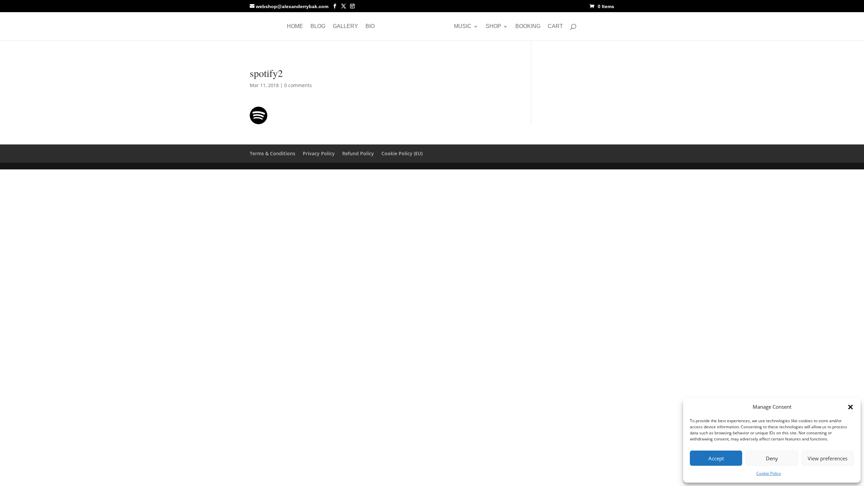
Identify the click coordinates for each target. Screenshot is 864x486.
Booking (527, 26)
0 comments (298, 85)
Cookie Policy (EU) (402, 153)
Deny (772, 458)
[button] (850, 407)
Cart (555, 26)
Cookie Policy (768, 473)
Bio (370, 26)
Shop (493, 26)
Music (462, 26)
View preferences (827, 458)
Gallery (345, 26)
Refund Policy (358, 153)
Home (295, 26)
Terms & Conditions (272, 153)
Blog (317, 26)
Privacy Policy (319, 153)
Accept (716, 458)
